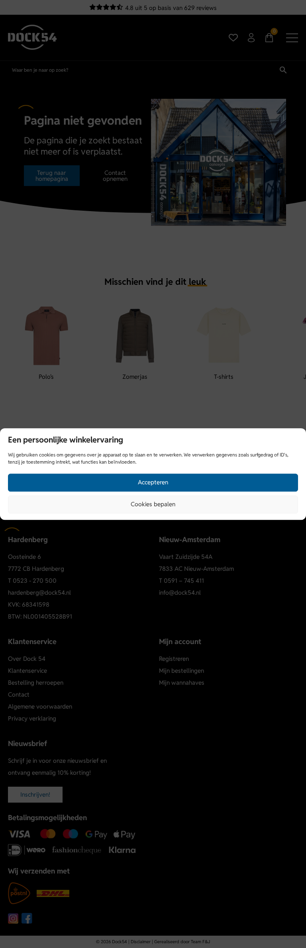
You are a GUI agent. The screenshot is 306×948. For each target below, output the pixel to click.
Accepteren (153, 482)
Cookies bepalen (153, 504)
